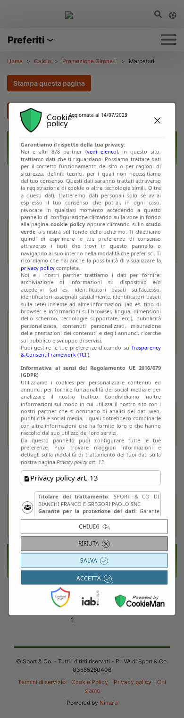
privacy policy (38, 267)
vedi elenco (102, 151)
